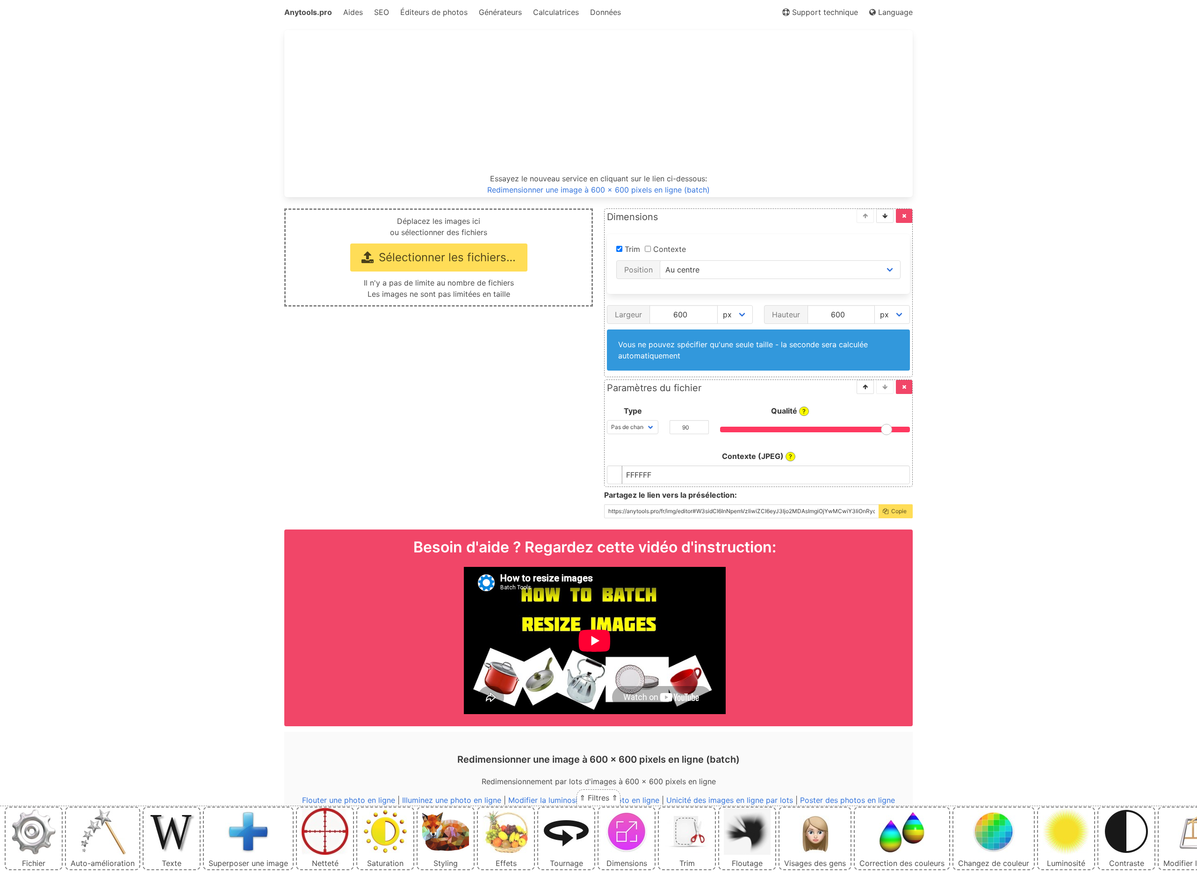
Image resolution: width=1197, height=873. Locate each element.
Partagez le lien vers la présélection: (670, 495)
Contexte (668, 249)
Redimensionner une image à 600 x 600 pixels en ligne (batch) (598, 189)
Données (605, 12)
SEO (381, 12)
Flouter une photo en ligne (348, 800)
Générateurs (500, 12)
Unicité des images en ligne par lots (729, 800)
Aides (353, 12)
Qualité (788, 410)
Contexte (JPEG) (757, 456)
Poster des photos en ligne (847, 800)
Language (894, 12)
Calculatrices (556, 12)
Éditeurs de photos (434, 12)
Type (633, 410)
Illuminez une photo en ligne (451, 800)
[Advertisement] (598, 101)
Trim (631, 249)
